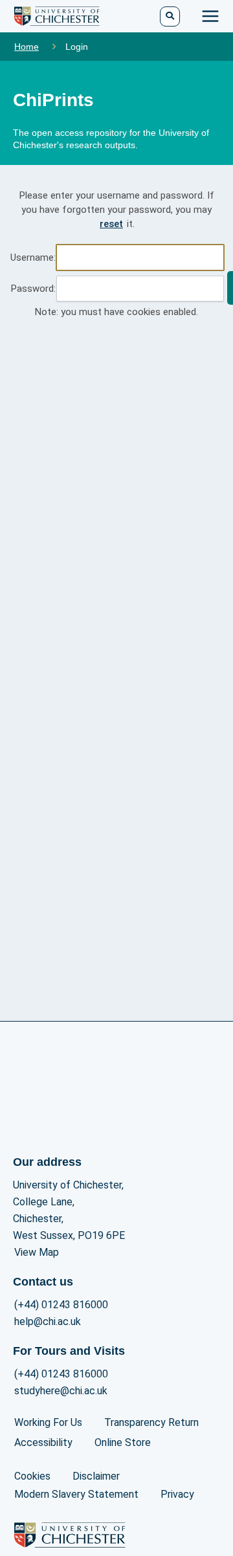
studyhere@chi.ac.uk (60, 1391)
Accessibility (43, 1442)
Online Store (122, 1442)
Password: (33, 288)
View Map (36, 1252)
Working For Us (48, 1422)
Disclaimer (96, 1476)
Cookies (32, 1476)
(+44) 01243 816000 (61, 1304)
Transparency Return (151, 1422)
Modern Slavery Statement (76, 1494)
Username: (33, 257)
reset (111, 224)
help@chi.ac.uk (47, 1321)
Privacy (177, 1494)
